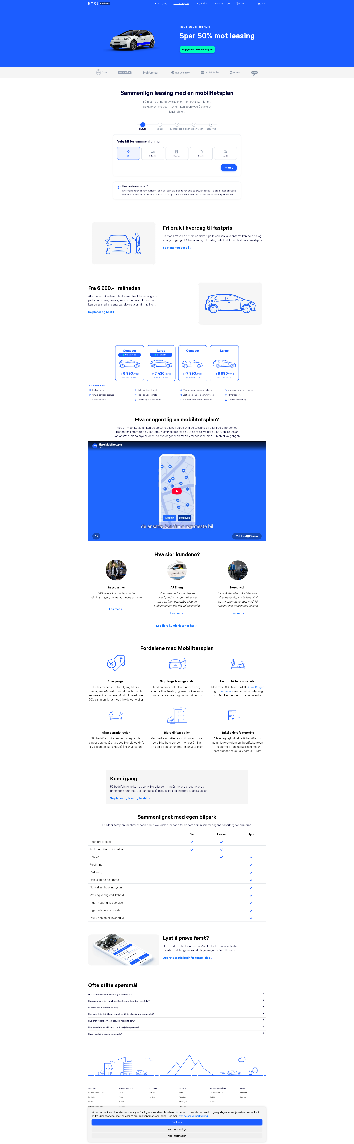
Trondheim (224, 691)
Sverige (243, 1097)
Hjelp (121, 1092)
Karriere (152, 1097)
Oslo (251, 687)
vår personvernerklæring (193, 1115)
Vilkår (90, 1102)
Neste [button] (229, 167)
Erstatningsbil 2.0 (216, 1092)
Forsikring (92, 1097)
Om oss (151, 1092)
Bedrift (212, 1097)
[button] (128, 153)
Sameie (212, 1102)
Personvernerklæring (96, 1092)
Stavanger (183, 1102)
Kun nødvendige (177, 1129)
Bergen (259, 687)
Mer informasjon (177, 1135)
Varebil (121, 1102)
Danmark (243, 1092)
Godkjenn (177, 1122)
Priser (121, 1097)
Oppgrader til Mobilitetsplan (197, 49)
